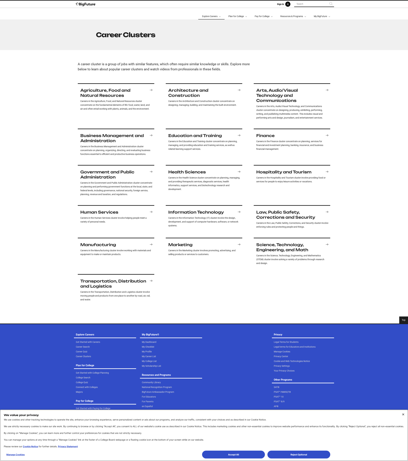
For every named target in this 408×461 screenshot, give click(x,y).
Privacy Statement (68, 446)
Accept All (233, 454)
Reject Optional (299, 454)
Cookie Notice (30, 446)
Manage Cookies (15, 454)
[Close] (403, 414)
